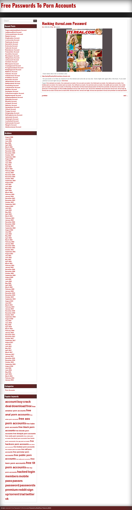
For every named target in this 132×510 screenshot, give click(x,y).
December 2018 (10, 311)
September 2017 (10, 340)
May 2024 (8, 188)
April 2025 (8, 167)
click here (65, 80)
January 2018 (9, 332)
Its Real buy (67, 87)
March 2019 (8, 305)
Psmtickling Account (12, 85)
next (126, 96)
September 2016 (10, 364)
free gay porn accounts (23, 441)
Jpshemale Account (11, 117)
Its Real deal (75, 87)
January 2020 (9, 291)
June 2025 (8, 163)
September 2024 (10, 180)
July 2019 (8, 303)
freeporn (57, 27)
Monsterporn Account (12, 56)
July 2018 (8, 321)
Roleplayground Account (13, 69)
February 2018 (9, 330)
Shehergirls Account (11, 119)
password (12, 485)
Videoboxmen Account (12, 75)
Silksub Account (10, 109)
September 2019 (10, 299)
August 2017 (9, 342)
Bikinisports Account (12, 64)
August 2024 (9, 182)
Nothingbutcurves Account (13, 115)
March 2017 (8, 352)
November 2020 (10, 271)
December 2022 (10, 222)
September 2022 (10, 228)
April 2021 (8, 261)
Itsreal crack (84, 88)
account (11, 401)
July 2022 (8, 232)
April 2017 (8, 350)
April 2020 (8, 285)
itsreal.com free (74, 90)
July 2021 (8, 255)
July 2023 (8, 208)
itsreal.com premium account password (115, 90)
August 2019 (9, 301)
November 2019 (10, 295)
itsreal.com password (96, 90)
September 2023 (10, 204)
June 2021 (8, 257)
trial (22, 494)
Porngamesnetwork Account (14, 68)
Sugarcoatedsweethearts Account (16, 30)
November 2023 (10, 200)
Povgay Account (10, 111)
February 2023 (9, 218)
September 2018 (10, 317)
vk (7, 498)
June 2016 (8, 370)
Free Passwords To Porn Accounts (38, 5)
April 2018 (8, 326)
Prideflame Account (11, 77)
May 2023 (8, 212)
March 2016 (8, 376)
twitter (29, 494)
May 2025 (8, 165)
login (31, 471)
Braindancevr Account (12, 50)
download (19, 406)
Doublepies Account (11, 91)
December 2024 (10, 175)
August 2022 (9, 230)
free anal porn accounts (54, 83)
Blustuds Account (11, 101)
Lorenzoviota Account (12, 40)
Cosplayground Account (13, 66)
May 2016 (8, 372)
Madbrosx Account (11, 71)
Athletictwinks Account (12, 81)
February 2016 (9, 378)
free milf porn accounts (79, 85)
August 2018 (9, 319)
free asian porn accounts (68, 83)
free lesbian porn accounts (24, 447)
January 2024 (9, 196)
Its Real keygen (53, 88)
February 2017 (9, 354)
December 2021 (10, 246)
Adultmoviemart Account (13, 127)
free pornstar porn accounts (94, 85)
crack (27, 401)
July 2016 (8, 368)
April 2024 (8, 190)
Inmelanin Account (11, 62)
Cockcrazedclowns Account (14, 34)
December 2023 (10, 198)
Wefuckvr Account (11, 105)
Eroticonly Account (11, 46)
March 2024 (8, 192)
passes (17, 480)
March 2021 (8, 263)
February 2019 (9, 307)
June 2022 (8, 234)
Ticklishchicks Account (12, 87)
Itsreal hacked (106, 88)
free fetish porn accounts (98, 83)
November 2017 (10, 336)
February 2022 (9, 242)
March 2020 (8, 287)
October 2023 (9, 202)
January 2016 (9, 380)
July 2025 (8, 161)
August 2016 (9, 366)
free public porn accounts (110, 85)
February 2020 (9, 289)
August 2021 (9, 253)
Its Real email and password (88, 87)
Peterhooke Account (11, 42)
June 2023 (8, 210)
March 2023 (8, 216)
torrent (14, 494)
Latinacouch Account (12, 60)
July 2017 (8, 344)
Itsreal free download (95, 88)
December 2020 (10, 269)
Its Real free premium (103, 87)
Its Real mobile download (65, 88)
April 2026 (8, 145)
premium (11, 489)
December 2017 (10, 334)
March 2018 (8, 328)
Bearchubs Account (11, 79)
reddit (22, 489)
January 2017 (9, 356)
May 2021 (8, 259)
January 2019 (9, 309)
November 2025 (10, 153)
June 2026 (8, 141)
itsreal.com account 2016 (61, 90)
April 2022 (8, 238)
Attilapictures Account (12, 58)
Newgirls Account (10, 125)
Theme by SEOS (46, 508)
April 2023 (8, 214)
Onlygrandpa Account (12, 113)
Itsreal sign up (122, 88)
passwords (27, 485)
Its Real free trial (115, 87)
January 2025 (9, 172)
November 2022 (10, 224)
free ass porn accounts (83, 83)
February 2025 (9, 171)
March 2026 (8, 147)
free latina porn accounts (113, 83)
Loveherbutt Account (12, 121)
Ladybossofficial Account (13, 32)
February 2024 (9, 194)
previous (44, 96)
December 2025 (10, 151)
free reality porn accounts (23, 459)
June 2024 (8, 186)
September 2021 (10, 251)
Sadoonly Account (11, 48)
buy (20, 401)
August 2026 (9, 137)
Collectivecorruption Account (14, 93)
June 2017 (8, 346)
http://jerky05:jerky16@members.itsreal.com (56, 76)
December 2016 (10, 358)
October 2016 (9, 362)
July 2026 (8, 139)
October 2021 (9, 250)
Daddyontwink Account (12, 83)
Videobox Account (11, 73)
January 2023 (9, 220)
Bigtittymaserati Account (13, 95)
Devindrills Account (11, 44)
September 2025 (10, 157)
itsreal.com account (48, 90)
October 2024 (9, 178)
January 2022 (9, 244)
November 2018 (10, 313)
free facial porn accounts (19, 438)
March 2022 (8, 240)
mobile (24, 476)
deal (8, 406)
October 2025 (9, 155)
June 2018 (8, 323)
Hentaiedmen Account (12, 107)
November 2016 (10, 360)
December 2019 (10, 293)
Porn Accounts (10, 390)
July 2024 (8, 184)
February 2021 (9, 265)
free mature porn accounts (63, 85)
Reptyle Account (10, 36)
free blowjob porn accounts (24, 434)
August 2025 (9, 159)
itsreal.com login (84, 90)
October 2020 (9, 273)
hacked (22, 471)
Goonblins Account (11, 54)
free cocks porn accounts (14, 436)
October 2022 (9, 226)
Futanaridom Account (12, 52)
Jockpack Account (11, 103)
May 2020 (8, 283)
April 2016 (8, 374)
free (29, 406)
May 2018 (8, 325)
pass (8, 480)
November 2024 (10, 176)
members (12, 476)
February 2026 (9, 149)
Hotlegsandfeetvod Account (14, 97)
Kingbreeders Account (12, 38)
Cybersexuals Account (12, 123)
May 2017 (8, 348)
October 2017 (9, 338)
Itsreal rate (114, 88)
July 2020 (8, 279)
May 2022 (8, 236)
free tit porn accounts (57, 87)
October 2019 (9, 297)
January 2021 (9, 267)
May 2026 (8, 143)
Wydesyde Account (11, 99)
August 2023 (9, 206)
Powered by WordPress (35, 508)
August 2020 (9, 277)
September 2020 (10, 275)
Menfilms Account (11, 89)
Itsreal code (76, 88)
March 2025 (8, 169)
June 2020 (8, 281)
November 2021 (10, 247)
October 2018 (9, 315)
